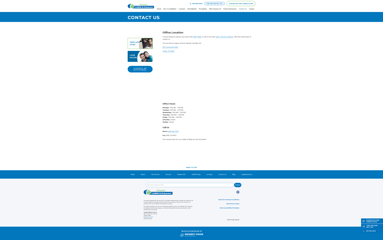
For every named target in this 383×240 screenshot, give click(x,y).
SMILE (199, 37)
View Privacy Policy (232, 204)
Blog (233, 174)
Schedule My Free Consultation (241, 4)
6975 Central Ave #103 (170, 47)
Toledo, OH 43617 (169, 51)
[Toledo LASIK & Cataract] (158, 192)
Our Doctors (155, 174)
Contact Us (243, 9)
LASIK (194, 37)
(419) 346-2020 (173, 131)
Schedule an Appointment (140, 69)
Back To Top (191, 167)
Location (182, 9)
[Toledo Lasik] (141, 6)
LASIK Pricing (196, 174)
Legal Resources (247, 174)
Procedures (203, 9)
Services (168, 174)
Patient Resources (229, 9)
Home (159, 9)
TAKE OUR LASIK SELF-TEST (214, 3)
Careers (251, 9)
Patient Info (181, 174)
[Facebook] (237, 192)
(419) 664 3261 (150, 217)
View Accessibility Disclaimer (229, 208)
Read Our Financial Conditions (229, 200)
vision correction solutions (224, 37)
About (143, 174)
